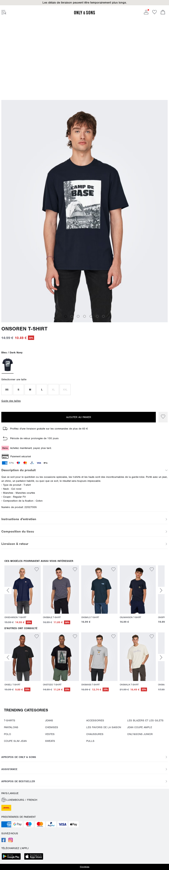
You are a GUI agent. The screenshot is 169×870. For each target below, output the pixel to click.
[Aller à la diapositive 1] (65, 310)
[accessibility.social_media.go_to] (3, 841)
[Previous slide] (7, 590)
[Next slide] (161, 590)
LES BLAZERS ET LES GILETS (145, 720)
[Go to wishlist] (154, 13)
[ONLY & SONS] (84, 13)
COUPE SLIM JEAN (15, 741)
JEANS (49, 720)
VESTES (50, 734)
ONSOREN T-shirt (24, 323)
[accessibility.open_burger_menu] (3, 12)
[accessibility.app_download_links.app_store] (35, 857)
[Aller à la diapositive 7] (103, 310)
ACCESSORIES (95, 720)
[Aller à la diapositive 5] (91, 310)
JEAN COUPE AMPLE (139, 727)
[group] (22, 595)
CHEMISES (51, 727)
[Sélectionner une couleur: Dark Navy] (7, 359)
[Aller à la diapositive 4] (84, 310)
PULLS (90, 741)
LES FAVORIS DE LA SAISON (103, 727)
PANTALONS (11, 727)
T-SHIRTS (9, 720)
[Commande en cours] (163, 12)
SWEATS (50, 741)
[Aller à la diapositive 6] (97, 310)
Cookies (84, 867)
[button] (84, 3)
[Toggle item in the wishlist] (163, 417)
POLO (7, 734)
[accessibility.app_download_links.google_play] (12, 857)
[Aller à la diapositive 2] (71, 310)
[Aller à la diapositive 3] (78, 310)
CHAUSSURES (94, 734)
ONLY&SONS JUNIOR (140, 734)
